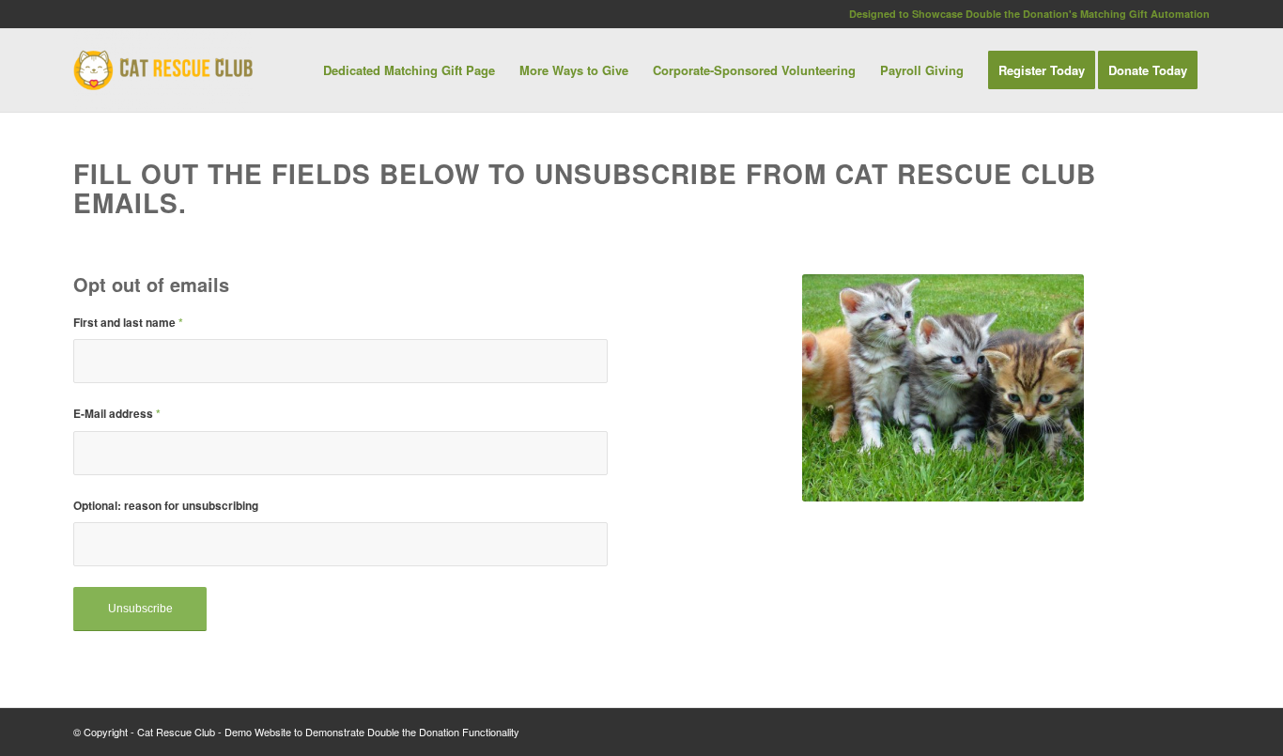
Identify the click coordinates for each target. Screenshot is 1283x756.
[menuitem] (409, 70)
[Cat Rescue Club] (163, 70)
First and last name (128, 323)
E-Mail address (117, 414)
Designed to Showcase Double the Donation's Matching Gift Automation (1029, 14)
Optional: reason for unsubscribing (165, 506)
